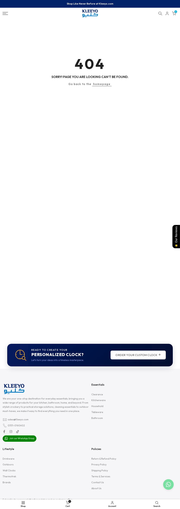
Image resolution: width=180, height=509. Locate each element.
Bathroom (97, 418)
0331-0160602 (16, 425)
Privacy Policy (99, 464)
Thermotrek (9, 476)
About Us (96, 488)
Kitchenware (98, 400)
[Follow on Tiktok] (17, 431)
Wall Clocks (9, 470)
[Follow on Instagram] (10, 431)
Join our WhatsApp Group (21, 438)
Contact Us (97, 482)
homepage (102, 84)
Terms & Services (100, 476)
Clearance (97, 394)
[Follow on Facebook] (4, 431)
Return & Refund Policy (103, 458)
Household (97, 406)
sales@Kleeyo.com (18, 419)
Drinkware (8, 458)
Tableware (97, 412)
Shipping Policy (99, 470)
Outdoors (8, 464)
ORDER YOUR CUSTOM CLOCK (136, 355)
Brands (7, 482)
